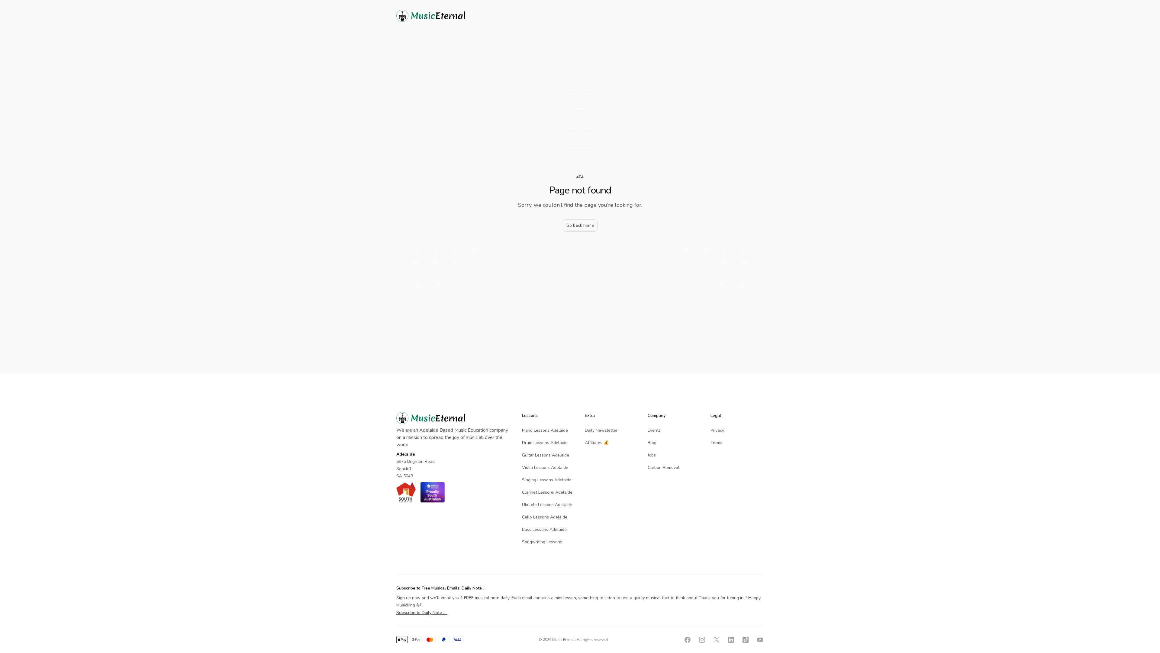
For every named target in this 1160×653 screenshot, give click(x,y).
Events (654, 430)
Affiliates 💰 (597, 443)
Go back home (580, 225)
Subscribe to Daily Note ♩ (421, 613)
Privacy (717, 430)
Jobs (652, 455)
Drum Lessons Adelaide (545, 443)
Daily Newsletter (601, 430)
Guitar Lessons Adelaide (545, 455)
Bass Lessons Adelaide (544, 529)
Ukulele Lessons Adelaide (547, 505)
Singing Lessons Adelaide (547, 480)
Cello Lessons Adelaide (544, 517)
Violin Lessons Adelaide (545, 467)
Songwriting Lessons (542, 542)
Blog (652, 443)
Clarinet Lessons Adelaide (547, 492)
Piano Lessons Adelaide (545, 430)
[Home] (441, 16)
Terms (716, 443)
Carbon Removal (663, 467)
